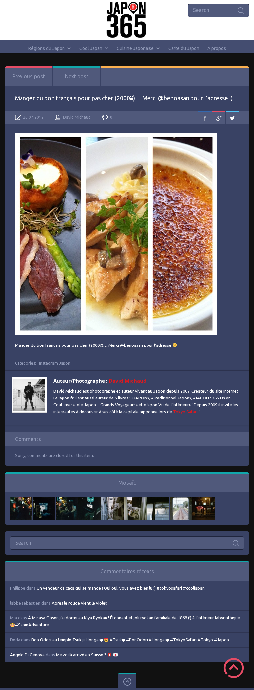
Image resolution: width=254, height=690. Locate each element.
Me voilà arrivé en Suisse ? (81, 654)
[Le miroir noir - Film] (67, 500)
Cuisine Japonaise (135, 48)
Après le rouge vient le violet (79, 603)
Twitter (232, 117)
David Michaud (77, 117)
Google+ (218, 117)
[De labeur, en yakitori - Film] (44, 500)
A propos (216, 48)
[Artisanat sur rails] (135, 500)
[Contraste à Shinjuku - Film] (89, 500)
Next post (76, 76)
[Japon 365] (127, 20)
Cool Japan (90, 48)
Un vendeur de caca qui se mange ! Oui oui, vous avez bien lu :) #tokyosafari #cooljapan (121, 588)
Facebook (205, 117)
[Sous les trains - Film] (203, 500)
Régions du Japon (46, 48)
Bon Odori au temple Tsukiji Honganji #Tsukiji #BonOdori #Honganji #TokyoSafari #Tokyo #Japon (130, 639)
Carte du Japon (183, 48)
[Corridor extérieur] (112, 500)
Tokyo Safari (185, 411)
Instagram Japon (54, 363)
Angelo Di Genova (27, 654)
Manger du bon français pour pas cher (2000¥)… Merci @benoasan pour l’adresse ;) (124, 98)
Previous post (28, 76)
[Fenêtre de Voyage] (181, 500)
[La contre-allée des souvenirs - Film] (21, 500)
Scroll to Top (233, 668)
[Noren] (158, 500)
